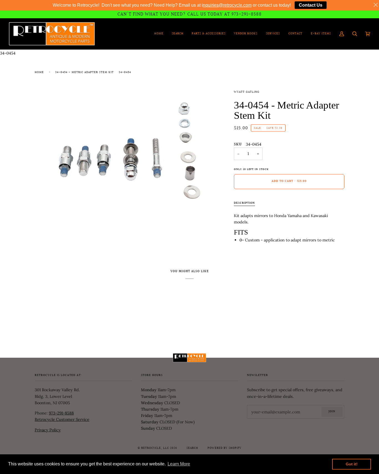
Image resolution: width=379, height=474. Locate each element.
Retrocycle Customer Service (62, 419)
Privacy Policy (48, 429)
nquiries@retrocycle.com (227, 5)
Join (332, 411)
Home (39, 72)
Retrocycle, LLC (155, 448)
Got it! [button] (352, 464)
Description (244, 203)
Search (192, 448)
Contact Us (310, 5)
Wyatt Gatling (246, 92)
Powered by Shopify (224, 448)
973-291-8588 (61, 413)
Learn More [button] (179, 464)
